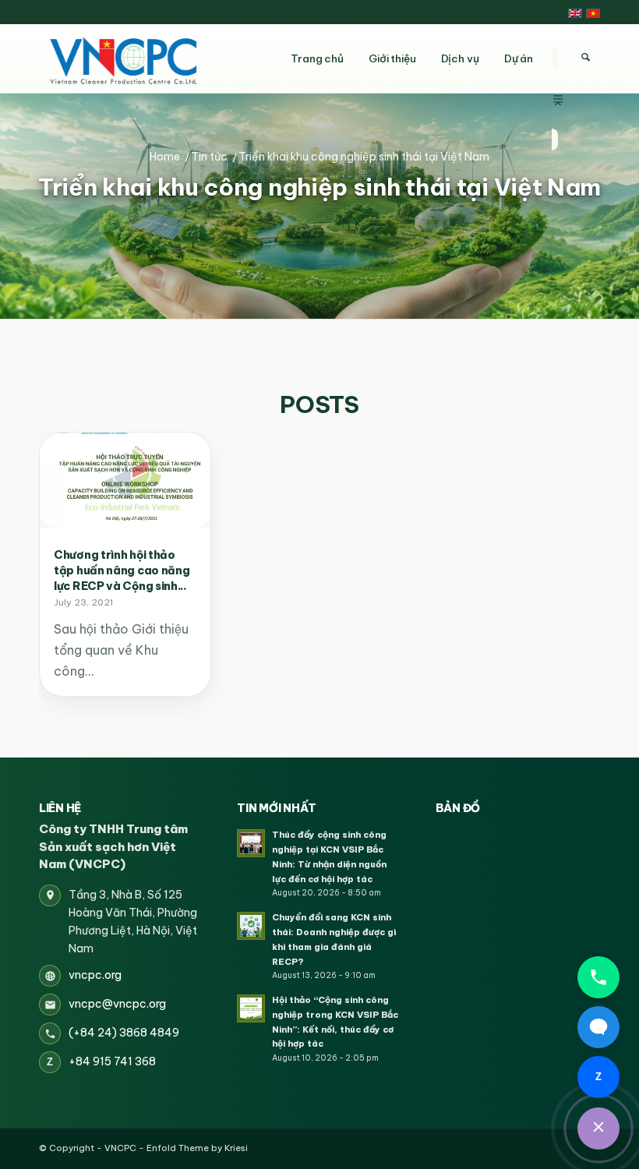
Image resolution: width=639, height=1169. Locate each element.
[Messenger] (598, 1027)
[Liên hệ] (598, 1128)
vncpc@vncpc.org (117, 1004)
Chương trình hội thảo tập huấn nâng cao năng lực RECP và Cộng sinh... (121, 570)
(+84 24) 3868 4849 (124, 1033)
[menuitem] (557, 58)
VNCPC (120, 1148)
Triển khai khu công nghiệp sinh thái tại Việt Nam (319, 187)
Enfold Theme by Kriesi (197, 1148)
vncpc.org (95, 975)
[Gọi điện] (598, 977)
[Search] (585, 58)
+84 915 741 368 (112, 1061)
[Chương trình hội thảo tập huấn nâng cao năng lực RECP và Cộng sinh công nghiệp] (125, 480)
